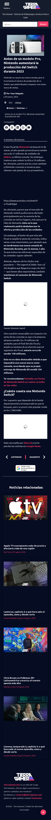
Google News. (33, 446)
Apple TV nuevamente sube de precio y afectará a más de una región (25, 547)
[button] (6, 127)
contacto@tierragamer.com (29, 794)
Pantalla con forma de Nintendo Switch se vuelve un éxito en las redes (24, 382)
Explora (7, 8)
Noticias (21, 108)
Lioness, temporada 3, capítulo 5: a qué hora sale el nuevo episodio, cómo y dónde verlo (24, 749)
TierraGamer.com (12, 784)
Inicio (11, 108)
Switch (7, 156)
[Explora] (7, 4)
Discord (27, 442)
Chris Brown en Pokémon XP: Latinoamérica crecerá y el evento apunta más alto (22, 680)
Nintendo (24, 146)
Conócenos (36, 798)
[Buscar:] (20, 24)
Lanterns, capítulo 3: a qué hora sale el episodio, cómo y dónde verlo (24, 613)
